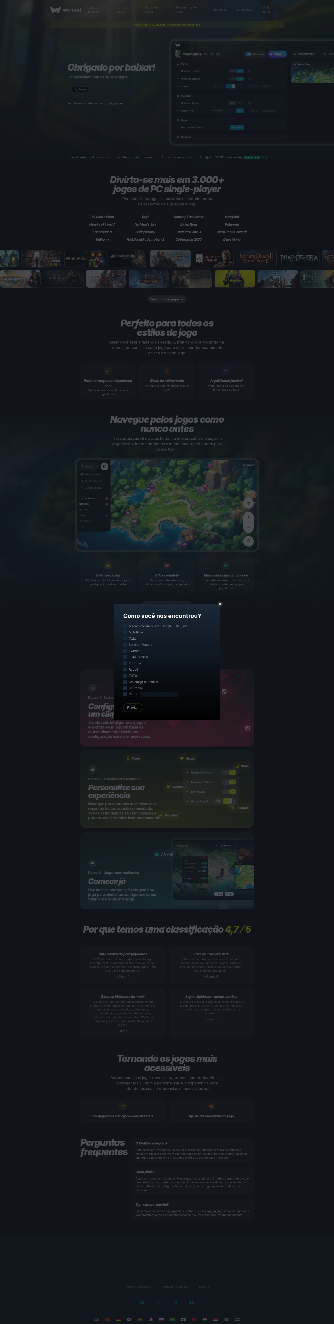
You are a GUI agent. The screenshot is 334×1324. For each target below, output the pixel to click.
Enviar (133, 707)
